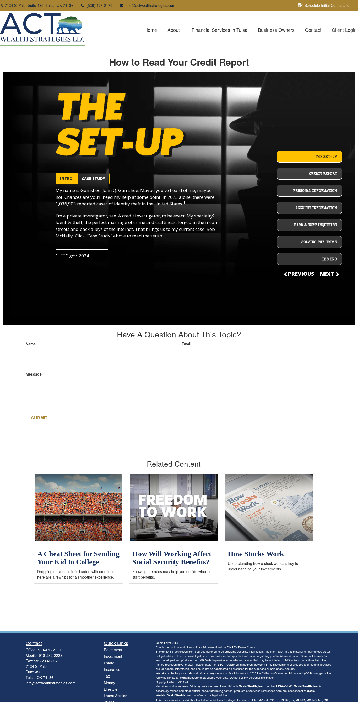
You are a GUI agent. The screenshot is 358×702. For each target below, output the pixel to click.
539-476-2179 (49, 649)
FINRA (280, 686)
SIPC (289, 686)
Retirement (113, 649)
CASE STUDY (93, 178)
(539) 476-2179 (99, 5)
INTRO (66, 178)
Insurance (112, 669)
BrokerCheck (246, 647)
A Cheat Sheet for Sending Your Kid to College (78, 558)
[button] (150, 30)
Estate (109, 662)
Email (186, 343)
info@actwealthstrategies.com (150, 5)
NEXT (327, 273)
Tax (107, 676)
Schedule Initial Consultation (328, 5)
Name (31, 343)
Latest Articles (115, 695)
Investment (113, 656)
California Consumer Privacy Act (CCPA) (288, 673)
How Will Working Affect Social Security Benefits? (171, 558)
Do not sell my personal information (252, 677)
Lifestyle (110, 689)
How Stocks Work (256, 554)
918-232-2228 (50, 655)
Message (34, 374)
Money (109, 682)
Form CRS (171, 643)
